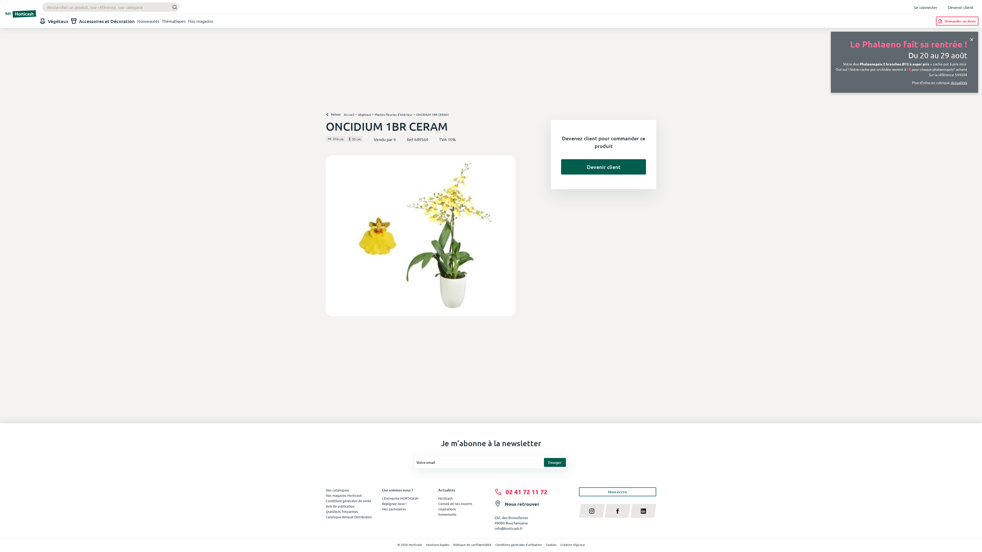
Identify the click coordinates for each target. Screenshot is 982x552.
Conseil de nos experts (455, 503)
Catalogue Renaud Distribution (349, 517)
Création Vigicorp (572, 545)
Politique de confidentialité (472, 545)
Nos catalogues (337, 490)
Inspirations (447, 509)
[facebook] (618, 511)
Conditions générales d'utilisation (518, 545)
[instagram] (592, 511)
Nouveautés (148, 21)
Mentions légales (437, 545)
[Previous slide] (331, 235)
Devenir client (960, 7)
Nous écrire (617, 491)
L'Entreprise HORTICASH (400, 498)
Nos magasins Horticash (344, 495)
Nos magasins (200, 21)
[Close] (971, 39)
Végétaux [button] (58, 21)
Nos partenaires (394, 509)
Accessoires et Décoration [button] (107, 21)
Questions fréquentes (342, 511)
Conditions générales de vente (348, 501)
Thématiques (174, 21)
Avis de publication (340, 506)
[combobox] (110, 7)
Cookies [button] (551, 545)
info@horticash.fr (509, 528)
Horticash (445, 498)
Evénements (447, 514)
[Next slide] (509, 235)
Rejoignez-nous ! (394, 503)
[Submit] (173, 7)
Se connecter (926, 7)
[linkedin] (643, 511)
